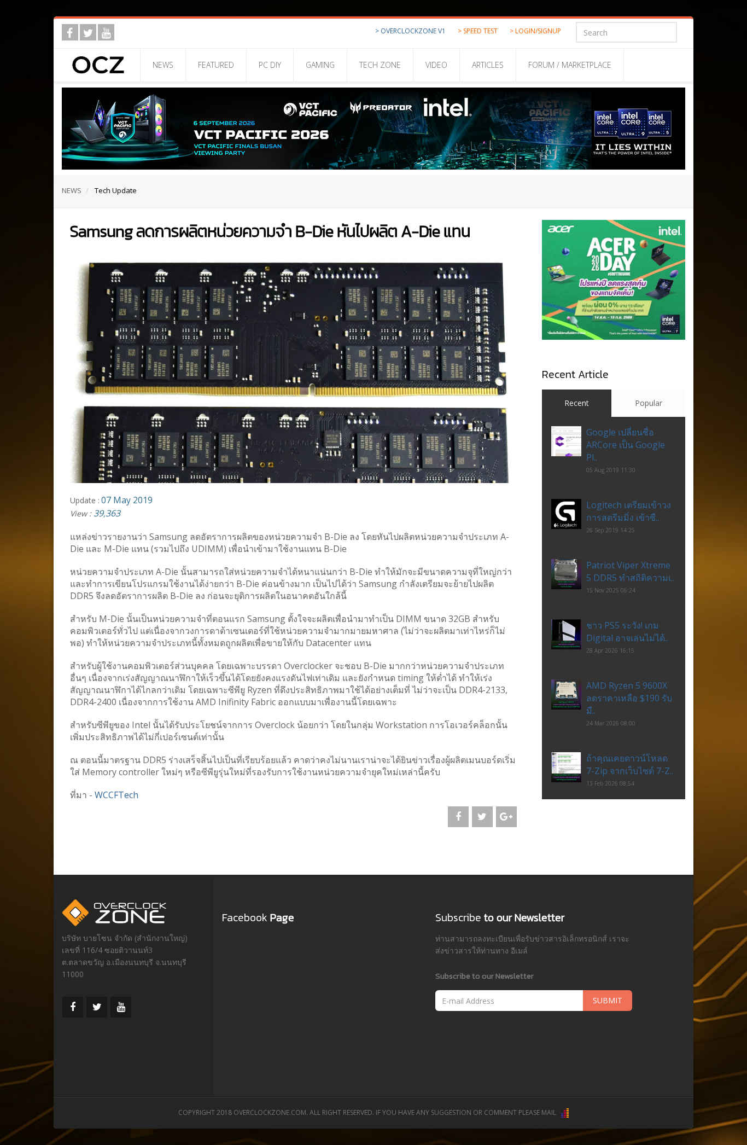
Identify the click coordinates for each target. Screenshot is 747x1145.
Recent (576, 403)
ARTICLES (488, 65)
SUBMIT (607, 1000)
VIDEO (436, 65)
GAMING (320, 65)
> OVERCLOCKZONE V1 (410, 31)
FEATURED (216, 65)
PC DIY (270, 65)
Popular (648, 403)
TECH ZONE (380, 65)
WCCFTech (116, 795)
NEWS (163, 65)
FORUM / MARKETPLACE (569, 65)
